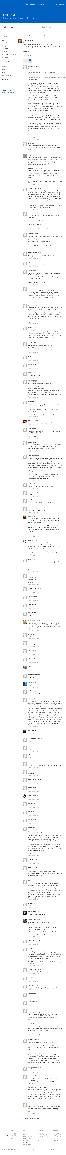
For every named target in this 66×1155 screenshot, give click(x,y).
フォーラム (41, 1133)
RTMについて (14, 1133)
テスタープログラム (43, 1135)
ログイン (54, 4)
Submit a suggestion (8, 92)
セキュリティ (35, 1149)
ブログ (13, 1138)
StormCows (31, 1023)
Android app (5, 43)
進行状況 (55, 1138)
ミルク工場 (41, 1137)
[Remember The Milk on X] (62, 1149)
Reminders (5, 85)
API (38, 1140)
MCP (25, 1142)
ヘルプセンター (57, 1133)
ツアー (26, 4)
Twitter (4, 67)
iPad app (4, 46)
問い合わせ (56, 1140)
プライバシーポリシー (25, 1149)
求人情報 (13, 1135)
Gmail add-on (6, 64)
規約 (18, 1149)
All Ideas (4, 36)
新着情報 (32, 4)
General (4, 82)
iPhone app (5, 49)
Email (3, 69)
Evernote (4, 72)
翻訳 (39, 1138)
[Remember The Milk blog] (64, 1149)
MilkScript (25, 1140)
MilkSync (4, 51)
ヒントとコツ (57, 1137)
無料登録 (61, 4)
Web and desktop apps (9, 54)
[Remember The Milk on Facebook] (60, 1149)
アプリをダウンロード (29, 1137)
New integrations (7, 75)
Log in (26, 1118)
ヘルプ (48, 4)
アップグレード (40, 4)
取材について (14, 1137)
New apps (5, 57)
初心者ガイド (57, 1135)
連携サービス (26, 1138)
